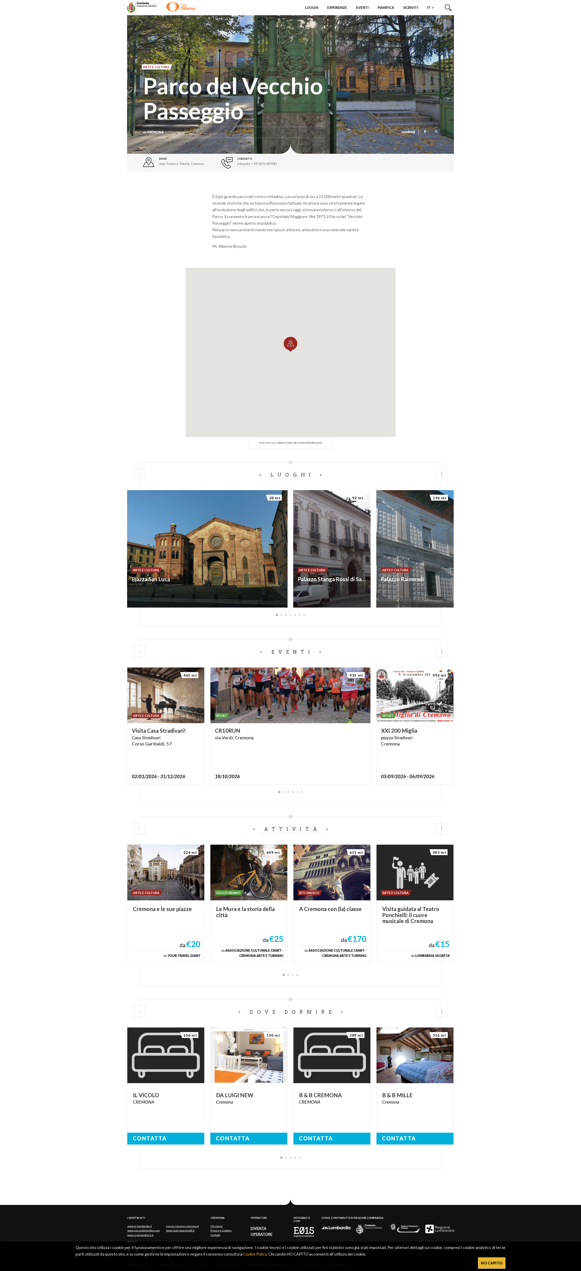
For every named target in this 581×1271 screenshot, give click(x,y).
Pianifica (386, 7)
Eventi (362, 7)
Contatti (215, 1235)
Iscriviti (410, 7)
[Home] (161, 7)
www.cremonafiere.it (140, 1235)
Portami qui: (290, 442)
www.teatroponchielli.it (180, 1230)
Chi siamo (216, 1226)
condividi (408, 132)
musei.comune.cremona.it (182, 1226)
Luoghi (311, 7)
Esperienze (337, 7)
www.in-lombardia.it (139, 1226)
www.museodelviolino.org (143, 1230)
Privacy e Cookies (221, 1230)
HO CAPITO (491, 1263)
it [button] (429, 7)
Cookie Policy (255, 1253)
